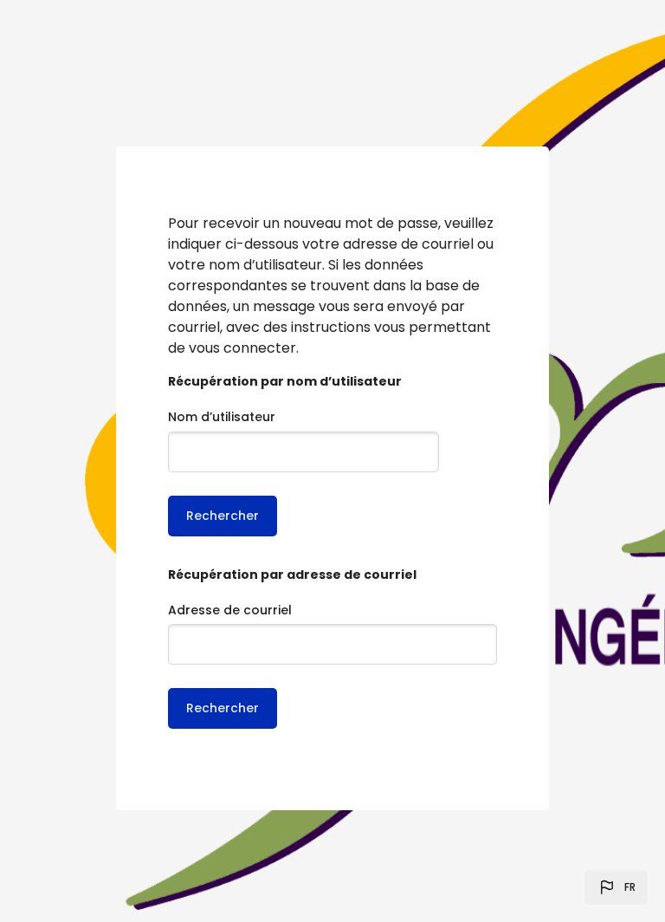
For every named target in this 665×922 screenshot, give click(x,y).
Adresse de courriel (230, 610)
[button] (616, 887)
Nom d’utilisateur (221, 416)
